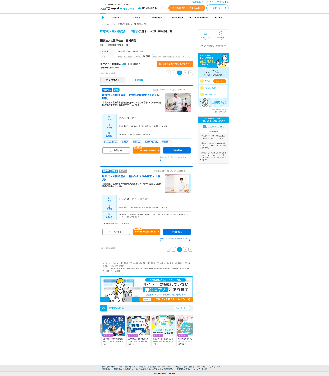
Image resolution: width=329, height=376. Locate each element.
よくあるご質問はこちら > (221, 112)
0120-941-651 (150, 8)
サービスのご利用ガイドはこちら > (218, 109)
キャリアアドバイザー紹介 (198, 17)
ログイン (217, 8)
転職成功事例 (157, 17)
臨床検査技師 (141, 369)
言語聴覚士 (129, 369)
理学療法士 (106, 369)
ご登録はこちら (219, 81)
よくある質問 (215, 367)
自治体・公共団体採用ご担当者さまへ (132, 367)
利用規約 (178, 367)
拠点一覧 (218, 17)
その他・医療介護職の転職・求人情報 (134, 268)
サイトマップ (202, 367)
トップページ (103, 17)
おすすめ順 (114, 80)
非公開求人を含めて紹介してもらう (174, 64)
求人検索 (136, 17)
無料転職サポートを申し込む (186, 8)
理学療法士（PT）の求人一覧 (158, 263)
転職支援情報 (177, 17)
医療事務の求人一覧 (156, 268)
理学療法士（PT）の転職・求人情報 (133, 263)
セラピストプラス (200, 369)
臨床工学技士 (154, 369)
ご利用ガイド (116, 17)
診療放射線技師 (168, 369)
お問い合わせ (189, 367)
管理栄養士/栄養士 (184, 369)
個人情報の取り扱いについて (161, 367)
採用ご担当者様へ (198, 2)
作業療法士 (117, 369)
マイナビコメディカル (108, 24)
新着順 (140, 80)
